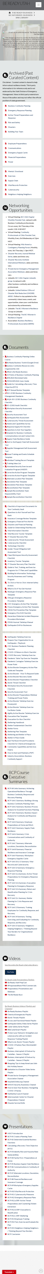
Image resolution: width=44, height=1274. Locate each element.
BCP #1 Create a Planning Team (20, 1136)
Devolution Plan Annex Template (19, 485)
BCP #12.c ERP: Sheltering (18, 1216)
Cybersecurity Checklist (17, 543)
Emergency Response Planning (20, 110)
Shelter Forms (13, 728)
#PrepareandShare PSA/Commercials (22, 985)
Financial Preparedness (17, 157)
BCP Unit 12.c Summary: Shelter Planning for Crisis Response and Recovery (20, 901)
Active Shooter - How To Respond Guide (23, 673)
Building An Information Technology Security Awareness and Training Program (21, 576)
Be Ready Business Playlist (18, 1011)
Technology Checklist (16, 546)
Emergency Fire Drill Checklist (19, 613)
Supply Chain (13, 180)
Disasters (11, 127)
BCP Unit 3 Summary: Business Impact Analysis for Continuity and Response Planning (22, 816)
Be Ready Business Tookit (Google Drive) (22, 362)
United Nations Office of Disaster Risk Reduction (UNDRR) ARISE (21, 293)
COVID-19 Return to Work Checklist (22, 652)
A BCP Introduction (15, 1133)
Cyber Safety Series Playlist (18, 1027)
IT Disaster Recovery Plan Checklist (21, 564)
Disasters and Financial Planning (20, 524)
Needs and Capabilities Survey (18, 424)
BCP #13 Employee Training (18, 1219)
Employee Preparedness (17, 143)
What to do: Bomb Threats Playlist (21, 1042)
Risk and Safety (14, 122)
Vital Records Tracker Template (20, 534)
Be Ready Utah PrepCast (17, 982)
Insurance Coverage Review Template (22, 518)
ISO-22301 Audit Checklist (16, 405)
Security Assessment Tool (17, 414)
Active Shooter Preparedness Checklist (23, 680)
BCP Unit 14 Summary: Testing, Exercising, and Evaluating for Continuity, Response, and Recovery (23, 919)
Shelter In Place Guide (16, 738)
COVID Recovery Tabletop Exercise (21, 655)
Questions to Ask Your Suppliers (19, 430)
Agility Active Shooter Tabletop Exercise (23, 713)
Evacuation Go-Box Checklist (19, 719)
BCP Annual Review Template (18, 390)
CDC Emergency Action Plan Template (22, 604)
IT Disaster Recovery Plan (18, 537)
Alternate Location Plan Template (20, 479)
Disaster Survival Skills (16, 1103)
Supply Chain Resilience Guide (18, 439)
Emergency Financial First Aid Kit (20, 521)
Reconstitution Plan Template (18, 488)
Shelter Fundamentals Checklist (20, 725)
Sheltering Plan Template (17, 731)
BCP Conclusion (14, 1234)
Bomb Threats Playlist (16, 1017)
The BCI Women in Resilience (26, 308)
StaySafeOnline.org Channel (18, 1082)
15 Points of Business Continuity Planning (23, 375)
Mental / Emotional (15, 171)
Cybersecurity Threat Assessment (20, 421)
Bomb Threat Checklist (17, 683)
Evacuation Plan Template (18, 716)
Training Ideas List (14, 463)
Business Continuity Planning (19, 106)
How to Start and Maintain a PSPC (21, 753)
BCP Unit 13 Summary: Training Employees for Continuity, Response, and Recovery (23, 910)
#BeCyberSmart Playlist (17, 1030)
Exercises (11, 176)
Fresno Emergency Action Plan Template (23, 607)
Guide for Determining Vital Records (22, 527)
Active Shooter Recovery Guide (20, 676)
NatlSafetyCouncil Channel (18, 1094)
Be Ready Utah (16, 3)
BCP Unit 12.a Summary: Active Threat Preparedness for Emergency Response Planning (23, 877)
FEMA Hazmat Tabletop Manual (20, 622)
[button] (38, 4)
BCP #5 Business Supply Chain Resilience (23, 1164)
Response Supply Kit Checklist (18, 427)
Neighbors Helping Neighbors (20, 194)
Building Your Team (15, 132)
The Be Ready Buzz (15, 995)
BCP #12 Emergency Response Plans (22, 1197)
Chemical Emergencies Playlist (19, 1014)
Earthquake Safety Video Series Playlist (23, 1023)
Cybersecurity (13, 190)
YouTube (10, 972)
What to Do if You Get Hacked (19, 589)
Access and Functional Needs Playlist (22, 1020)
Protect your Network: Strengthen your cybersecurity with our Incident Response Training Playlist (23, 1036)
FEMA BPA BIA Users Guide (18, 381)
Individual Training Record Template (20, 460)
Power (10, 162)
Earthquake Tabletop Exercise (19, 637)
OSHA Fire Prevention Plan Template (22, 610)
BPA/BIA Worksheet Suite (17, 378)
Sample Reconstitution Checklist (19, 497)
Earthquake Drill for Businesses (20, 625)
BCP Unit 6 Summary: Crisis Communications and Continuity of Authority (21, 837)
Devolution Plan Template (17, 482)
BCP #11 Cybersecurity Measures (21, 1194)
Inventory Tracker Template (18, 561)
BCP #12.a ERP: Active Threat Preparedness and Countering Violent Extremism (22, 1203)
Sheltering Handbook (16, 722)
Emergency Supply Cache (18, 153)
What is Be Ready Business (17, 372)
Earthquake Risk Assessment (18, 417)
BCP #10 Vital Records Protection (21, 1191)
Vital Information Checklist (18, 530)
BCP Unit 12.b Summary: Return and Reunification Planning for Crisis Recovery (21, 892)
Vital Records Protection (17, 185)
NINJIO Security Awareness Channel (22, 1085)
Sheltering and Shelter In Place (19, 734)
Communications (14, 148)
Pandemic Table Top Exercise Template (23, 658)
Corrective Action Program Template (20, 472)
